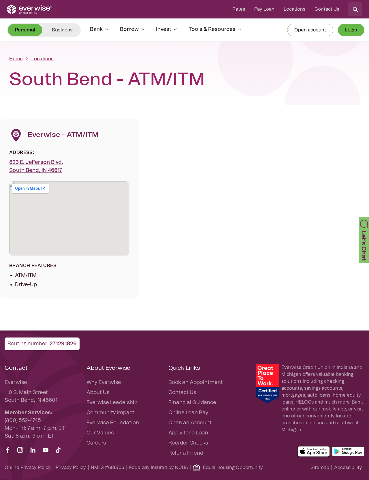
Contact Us (327, 9)
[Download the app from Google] (348, 451)
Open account (310, 30)
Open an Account (190, 422)
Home (16, 59)
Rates (238, 9)
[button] (364, 240)
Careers (96, 443)
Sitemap (319, 467)
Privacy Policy (71, 467)
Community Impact (110, 412)
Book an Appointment (195, 382)
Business (62, 30)
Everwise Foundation (112, 422)
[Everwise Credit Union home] (29, 9)
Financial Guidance (192, 402)
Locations (294, 9)
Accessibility (348, 467)
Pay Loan (264, 9)
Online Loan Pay (188, 412)
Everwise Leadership (112, 402)
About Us (97, 392)
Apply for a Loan (188, 433)
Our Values (100, 433)
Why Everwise (103, 382)
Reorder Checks (188, 443)
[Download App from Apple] (314, 451)
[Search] (355, 9)
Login (351, 30)
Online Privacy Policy (28, 467)
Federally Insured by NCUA (158, 467)
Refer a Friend (185, 453)
